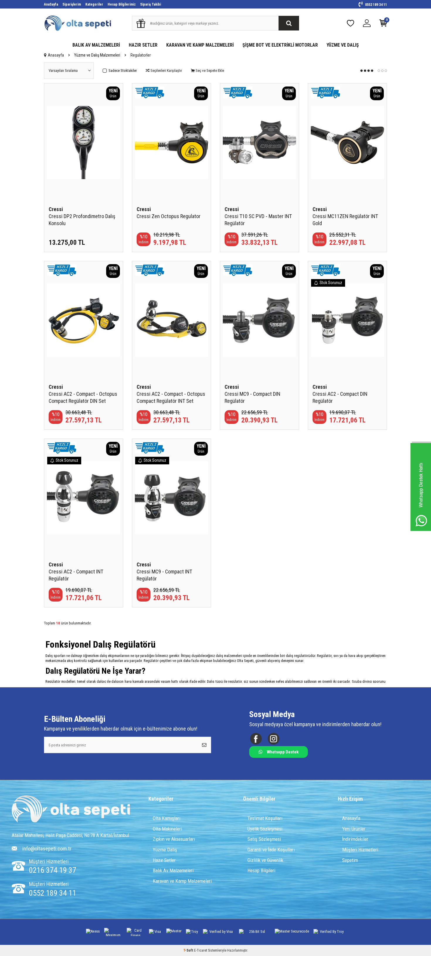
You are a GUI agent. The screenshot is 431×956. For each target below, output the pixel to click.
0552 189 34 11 (375, 5)
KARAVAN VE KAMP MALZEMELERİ (200, 45)
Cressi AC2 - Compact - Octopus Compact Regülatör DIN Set (83, 397)
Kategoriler (94, 4)
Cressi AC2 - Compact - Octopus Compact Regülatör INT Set (171, 397)
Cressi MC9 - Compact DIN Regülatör (252, 397)
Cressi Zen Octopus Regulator (169, 216)
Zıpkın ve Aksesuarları (174, 839)
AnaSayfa (51, 4)
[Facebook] (255, 739)
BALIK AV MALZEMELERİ (96, 45)
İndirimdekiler (355, 839)
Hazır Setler (164, 860)
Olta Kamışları (166, 818)
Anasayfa (56, 55)
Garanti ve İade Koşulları (271, 850)
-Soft (188, 950)
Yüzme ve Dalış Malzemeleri (97, 55)
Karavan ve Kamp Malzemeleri (182, 881)
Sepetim (350, 860)
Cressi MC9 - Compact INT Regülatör (164, 575)
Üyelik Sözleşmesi (264, 829)
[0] (383, 24)
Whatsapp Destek (282, 752)
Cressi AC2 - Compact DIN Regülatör (340, 397)
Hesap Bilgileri (261, 870)
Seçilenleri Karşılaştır (166, 70)
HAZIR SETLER (143, 45)
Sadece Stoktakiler (122, 70)
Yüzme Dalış (165, 850)
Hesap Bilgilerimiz (122, 4)
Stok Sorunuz (331, 282)
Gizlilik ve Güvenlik (265, 860)
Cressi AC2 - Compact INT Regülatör (76, 575)
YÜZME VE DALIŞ (343, 45)
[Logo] (71, 809)
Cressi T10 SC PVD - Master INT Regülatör (258, 219)
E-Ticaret (200, 950)
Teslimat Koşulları (264, 818)
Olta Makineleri (167, 829)
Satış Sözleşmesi (264, 839)
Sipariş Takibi (150, 4)
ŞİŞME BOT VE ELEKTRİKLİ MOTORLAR (280, 45)
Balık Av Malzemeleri (173, 870)
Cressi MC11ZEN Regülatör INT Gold (345, 219)
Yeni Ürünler (353, 829)
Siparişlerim (71, 4)
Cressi (56, 209)
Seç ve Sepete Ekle (209, 70)
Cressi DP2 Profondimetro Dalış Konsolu (82, 219)
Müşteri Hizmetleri (360, 850)
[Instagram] (273, 739)
